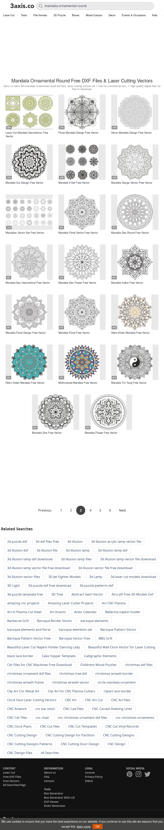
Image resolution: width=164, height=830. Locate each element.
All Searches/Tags (14, 785)
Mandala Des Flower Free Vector (77, 282)
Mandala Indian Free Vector (127, 282)
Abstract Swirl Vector (87, 594)
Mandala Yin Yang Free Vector (128, 382)
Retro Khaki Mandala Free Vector (130, 332)
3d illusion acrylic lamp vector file (116, 541)
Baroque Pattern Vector (118, 629)
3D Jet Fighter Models (64, 577)
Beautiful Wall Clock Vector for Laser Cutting (121, 647)
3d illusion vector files (23, 577)
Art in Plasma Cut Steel (24, 612)
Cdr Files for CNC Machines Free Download (39, 665)
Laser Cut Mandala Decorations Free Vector (27, 134)
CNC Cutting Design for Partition (70, 735)
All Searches (50, 753)
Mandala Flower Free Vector (101, 433)
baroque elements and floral (28, 629)
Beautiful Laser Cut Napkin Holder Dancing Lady (43, 647)
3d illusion (75, 541)
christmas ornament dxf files (29, 673)
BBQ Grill (105, 638)
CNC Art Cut (94, 700)
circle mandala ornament (117, 682)
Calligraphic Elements (100, 656)
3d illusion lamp (78, 550)
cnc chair (42, 717)
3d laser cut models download (133, 577)
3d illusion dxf (17, 550)
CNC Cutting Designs (118, 735)
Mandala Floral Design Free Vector (26, 332)
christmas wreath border (114, 673)
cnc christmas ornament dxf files (82, 717)
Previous (45, 510)
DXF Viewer (51, 802)
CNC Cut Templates (82, 726)
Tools (24, 15)
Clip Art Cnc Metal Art (23, 691)
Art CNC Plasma (114, 603)
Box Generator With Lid (59, 797)
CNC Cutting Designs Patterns (29, 744)
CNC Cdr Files (17, 717)
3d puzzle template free (25, 594)
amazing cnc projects (23, 603)
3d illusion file (47, 550)
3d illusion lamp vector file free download (38, 568)
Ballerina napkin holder (122, 612)
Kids (154, 15)
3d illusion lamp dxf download (30, 559)
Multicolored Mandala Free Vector (77, 382)
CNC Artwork (17, 709)
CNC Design (116, 744)
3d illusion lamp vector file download (128, 559)
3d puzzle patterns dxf (96, 585)
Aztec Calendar (85, 612)
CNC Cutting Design (22, 735)
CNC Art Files (120, 700)
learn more (84, 826)
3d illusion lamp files (76, 559)
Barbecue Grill (18, 621)
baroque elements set (75, 629)
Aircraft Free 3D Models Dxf (132, 594)
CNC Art (71, 700)
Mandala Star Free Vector (47, 433)
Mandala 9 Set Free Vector (73, 182)
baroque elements (94, 621)
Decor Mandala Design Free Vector (131, 132)
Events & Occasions (134, 15)
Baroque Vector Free (74, 638)
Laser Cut (8, 15)
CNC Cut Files (50, 726)
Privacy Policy (94, 777)
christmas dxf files (139, 665)
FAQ (46, 777)
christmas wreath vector (70, 682)
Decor (112, 15)
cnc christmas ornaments (135, 717)
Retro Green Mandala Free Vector (25, 382)
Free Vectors (11, 781)
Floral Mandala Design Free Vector (78, 132)
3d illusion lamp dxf (112, 550)
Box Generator (53, 793)
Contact (49, 781)
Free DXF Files (12, 777)
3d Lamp (95, 577)
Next (122, 510)
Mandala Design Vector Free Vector (131, 182)
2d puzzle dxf (17, 541)
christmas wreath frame (25, 682)
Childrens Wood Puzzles (98, 665)
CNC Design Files (19, 753)
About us (50, 772)
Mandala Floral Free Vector (74, 332)
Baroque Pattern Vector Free (29, 638)
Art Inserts (58, 612)
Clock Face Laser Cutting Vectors (31, 700)
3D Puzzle (60, 15)
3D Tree (57, 594)
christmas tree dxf (73, 673)
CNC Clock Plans (19, 726)
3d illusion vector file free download (105, 568)
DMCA (89, 781)
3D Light (13, 585)
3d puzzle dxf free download (49, 585)
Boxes (75, 15)
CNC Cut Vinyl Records (122, 726)
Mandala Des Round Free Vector (130, 232)
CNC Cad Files (73, 709)
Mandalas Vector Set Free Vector (25, 232)
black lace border (20, 656)
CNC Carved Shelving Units (112, 709)
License (90, 772)
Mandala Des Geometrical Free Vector (28, 282)
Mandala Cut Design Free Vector (24, 182)
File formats (40, 15)
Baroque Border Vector (54, 621)
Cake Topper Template (59, 656)
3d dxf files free (47, 541)
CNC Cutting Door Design (80, 744)
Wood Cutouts (94, 15)
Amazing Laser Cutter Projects (71, 603)
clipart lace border (117, 691)
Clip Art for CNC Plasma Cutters (71, 691)
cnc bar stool (45, 709)
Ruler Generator (54, 806)
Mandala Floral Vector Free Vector (78, 232)
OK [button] (98, 826)
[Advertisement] (82, 48)
